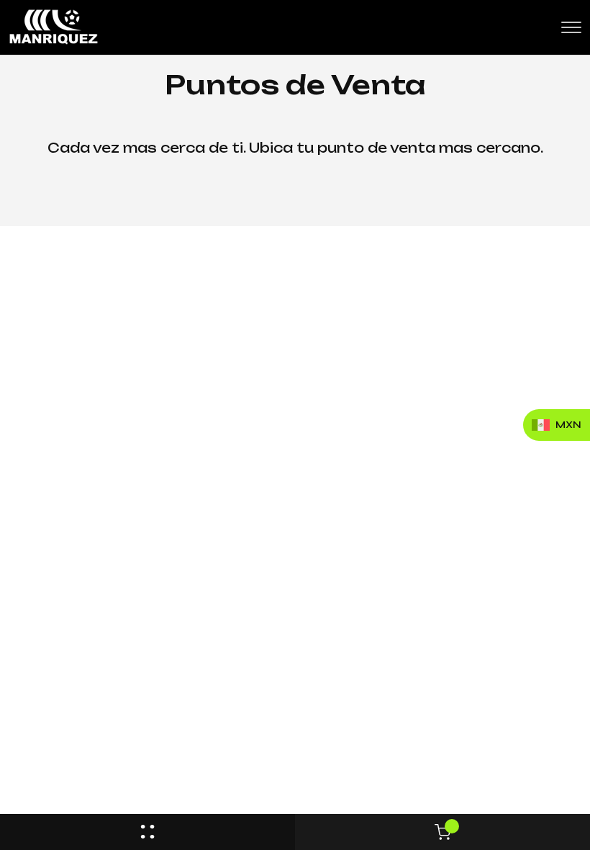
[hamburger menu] (571, 27)
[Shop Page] (147, 832)
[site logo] (54, 27)
